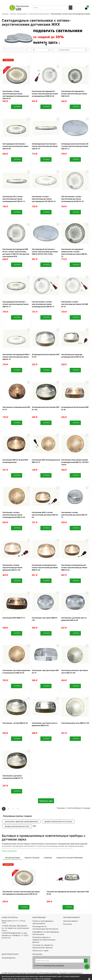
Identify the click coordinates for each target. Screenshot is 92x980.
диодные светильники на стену (17, 826)
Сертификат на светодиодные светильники (45, 933)
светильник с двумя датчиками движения (21, 821)
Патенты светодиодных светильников (42, 922)
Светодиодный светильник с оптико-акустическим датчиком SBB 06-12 (16, 304)
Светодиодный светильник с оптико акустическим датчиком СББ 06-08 (15, 146)
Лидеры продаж (31, 858)
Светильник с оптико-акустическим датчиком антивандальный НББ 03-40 (14, 514)
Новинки (48, 858)
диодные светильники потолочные (58, 821)
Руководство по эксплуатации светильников (45, 928)
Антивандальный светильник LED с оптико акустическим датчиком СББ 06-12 (74, 146)
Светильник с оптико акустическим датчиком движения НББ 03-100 (12, 567)
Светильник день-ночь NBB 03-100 (75, 723)
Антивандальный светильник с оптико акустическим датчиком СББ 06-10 (45, 146)
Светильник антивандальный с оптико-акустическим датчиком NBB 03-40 (45, 567)
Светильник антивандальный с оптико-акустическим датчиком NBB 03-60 (74, 567)
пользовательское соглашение (53, 965)
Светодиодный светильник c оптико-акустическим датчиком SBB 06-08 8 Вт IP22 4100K (45, 251)
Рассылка (67, 924)
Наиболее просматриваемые (69, 858)
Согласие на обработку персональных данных (42, 946)
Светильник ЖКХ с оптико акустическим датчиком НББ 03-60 (45, 514)
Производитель (9, 958)
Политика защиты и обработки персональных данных (43, 939)
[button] (87, 37)
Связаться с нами (40, 951)
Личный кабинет (70, 921)
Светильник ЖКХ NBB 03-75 (14, 618)
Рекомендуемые (12, 858)
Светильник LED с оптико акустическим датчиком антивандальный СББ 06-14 (14, 199)
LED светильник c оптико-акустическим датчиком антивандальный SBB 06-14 (43, 304)
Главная (5, 14)
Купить (17, 107)
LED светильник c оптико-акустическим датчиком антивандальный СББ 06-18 (72, 199)
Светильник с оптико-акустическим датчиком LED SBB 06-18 (74, 304)
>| (17, 809)
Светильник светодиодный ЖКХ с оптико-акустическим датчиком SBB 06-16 (16, 357)
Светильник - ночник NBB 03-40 (15, 723)
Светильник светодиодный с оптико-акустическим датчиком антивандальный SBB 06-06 (45, 93)
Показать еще (46, 801)
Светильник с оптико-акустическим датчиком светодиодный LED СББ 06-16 (44, 199)
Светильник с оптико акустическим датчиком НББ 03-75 (74, 514)
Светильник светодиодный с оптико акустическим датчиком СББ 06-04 (74, 93)
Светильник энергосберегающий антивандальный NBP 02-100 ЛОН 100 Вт (75, 462)
